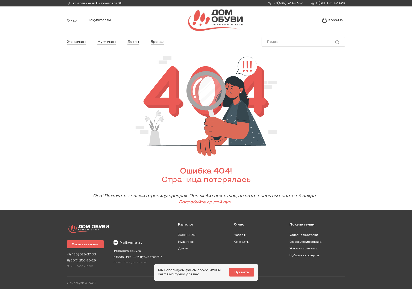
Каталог (186, 225)
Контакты (241, 241)
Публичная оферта (304, 255)
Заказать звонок (85, 244)
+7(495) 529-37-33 (81, 254)
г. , (97, 3)
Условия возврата (303, 248)
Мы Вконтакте (131, 242)
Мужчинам (106, 42)
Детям (133, 42)
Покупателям (99, 20)
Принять (241, 272)
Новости (240, 234)
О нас (72, 21)
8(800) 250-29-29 (81, 260)
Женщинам (76, 42)
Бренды (157, 42)
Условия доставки (303, 234)
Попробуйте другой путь (205, 202)
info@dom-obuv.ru (127, 251)
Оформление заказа (305, 241)
